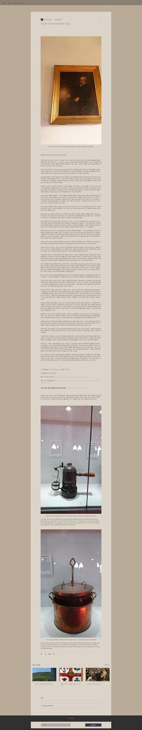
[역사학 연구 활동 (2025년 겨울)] (71, 674)
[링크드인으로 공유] (49, 654)
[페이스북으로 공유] (41, 654)
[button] (107, 5)
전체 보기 (107, 664)
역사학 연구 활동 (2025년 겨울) (70, 684)
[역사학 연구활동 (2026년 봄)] (44, 674)
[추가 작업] (100, 20)
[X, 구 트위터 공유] (45, 654)
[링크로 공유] (53, 654)
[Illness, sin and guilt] (98, 674)
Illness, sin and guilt (94, 684)
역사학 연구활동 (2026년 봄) (43, 684)
